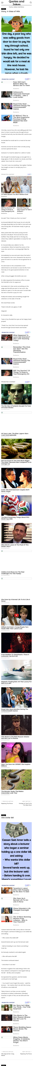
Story (3, 8)
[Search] (31, 2)
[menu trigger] (2, 2)
